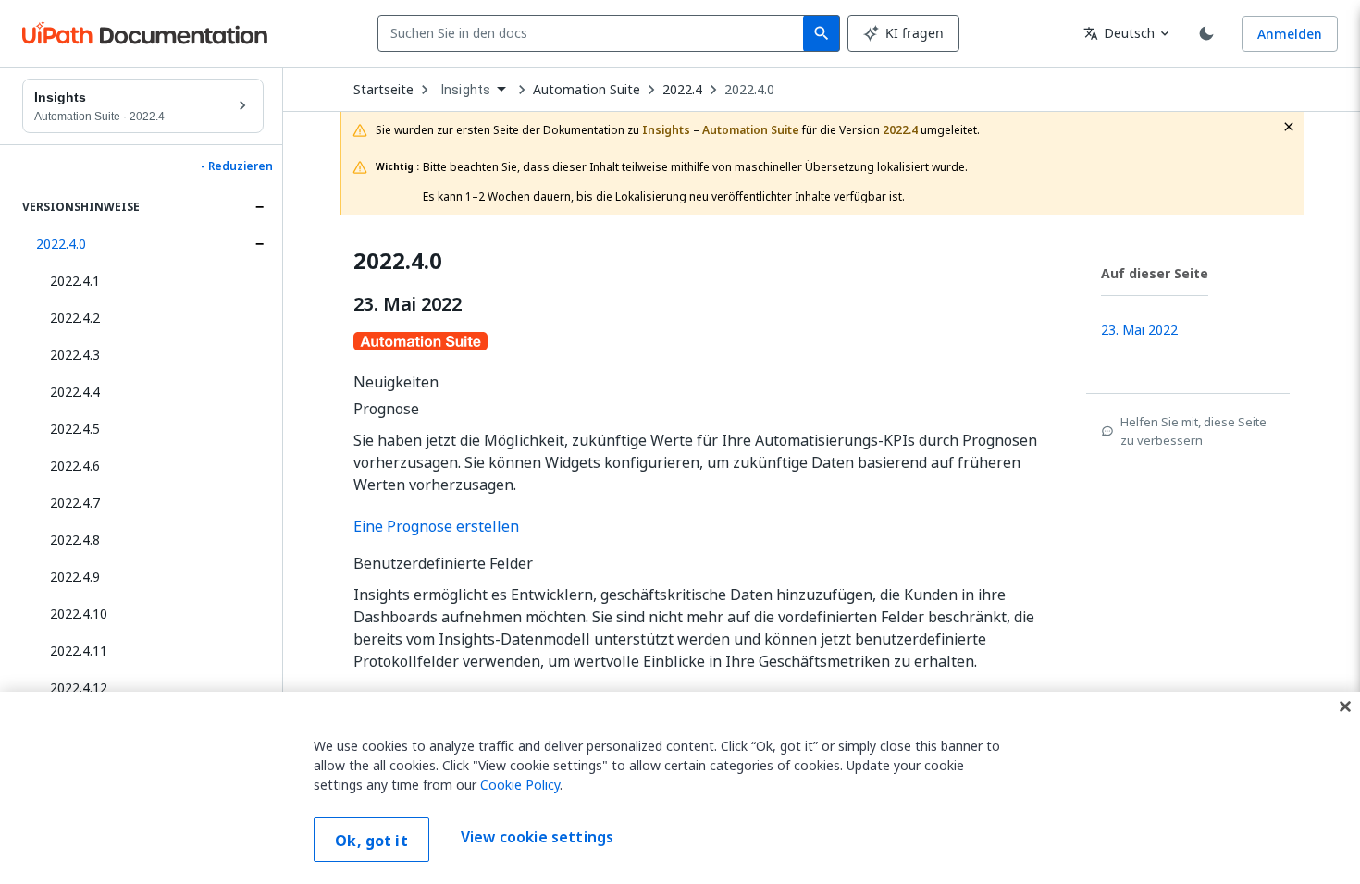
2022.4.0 (61, 243)
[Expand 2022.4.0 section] (259, 244)
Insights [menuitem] (465, 89)
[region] (680, 788)
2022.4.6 (75, 465)
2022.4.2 (75, 317)
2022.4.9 (75, 576)
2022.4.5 (75, 428)
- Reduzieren (237, 166)
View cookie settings (537, 838)
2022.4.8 (75, 539)
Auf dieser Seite (1154, 273)
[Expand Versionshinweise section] (259, 207)
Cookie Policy (520, 784)
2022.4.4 (75, 391)
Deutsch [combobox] (1119, 33)
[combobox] (594, 33)
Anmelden (1289, 33)
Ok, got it (371, 840)
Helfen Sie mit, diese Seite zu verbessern (1193, 430)
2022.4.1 (75, 280)
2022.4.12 (78, 687)
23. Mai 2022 (407, 304)
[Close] (1345, 706)
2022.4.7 (75, 502)
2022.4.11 (78, 650)
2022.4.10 (78, 613)
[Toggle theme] (1206, 33)
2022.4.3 (75, 354)
